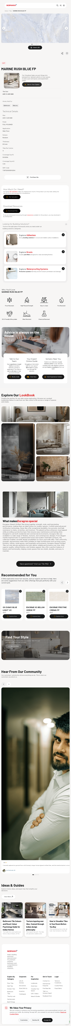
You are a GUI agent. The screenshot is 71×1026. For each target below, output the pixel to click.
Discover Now (15, 646)
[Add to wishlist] (20, 591)
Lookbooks (34, 983)
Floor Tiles (10, 983)
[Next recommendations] (67, 582)
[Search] (57, 5)
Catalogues (22, 994)
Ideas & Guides (35, 996)
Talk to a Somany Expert (47, 992)
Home (6, 10)
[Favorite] (67, 53)
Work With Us (23, 988)
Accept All (47, 1020)
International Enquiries (46, 984)
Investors (22, 991)
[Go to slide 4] (35, 44)
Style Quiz (34, 986)
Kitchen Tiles (11, 989)
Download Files (13, 211)
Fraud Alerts (58, 988)
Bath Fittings (11, 1002)
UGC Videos (34, 993)
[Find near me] (60, 5)
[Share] (62, 53)
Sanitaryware (11, 999)
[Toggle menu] (64, 5)
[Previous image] (3, 28)
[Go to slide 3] (34, 44)
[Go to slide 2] (33, 44)
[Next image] (66, 28)
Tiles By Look (11, 996)
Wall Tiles (10, 986)
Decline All (35, 1020)
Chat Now (33, 377)
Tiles (10, 10)
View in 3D (36, 47)
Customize (23, 1020)
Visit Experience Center (54, 377)
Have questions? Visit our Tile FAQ (34, 564)
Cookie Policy (59, 985)
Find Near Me (34, 177)
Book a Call (15, 377)
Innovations (22, 985)
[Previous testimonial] (3, 684)
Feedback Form (47, 996)
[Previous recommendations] (62, 582)
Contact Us (46, 981)
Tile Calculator (13, 197)
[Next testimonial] (9, 684)
